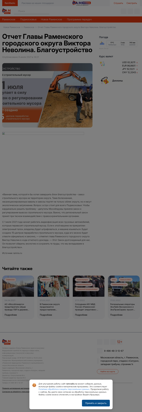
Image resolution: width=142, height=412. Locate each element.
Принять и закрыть (95, 403)
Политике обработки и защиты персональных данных (64, 389)
